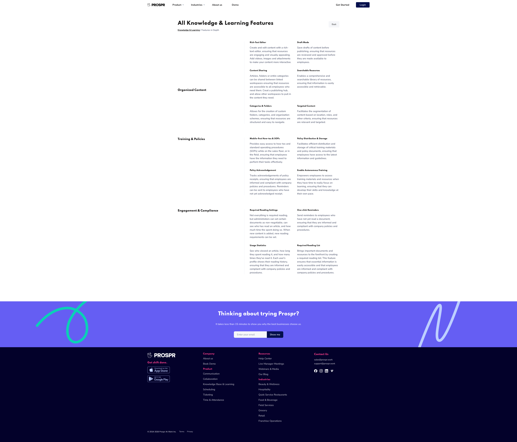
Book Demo (209, 363)
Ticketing (208, 394)
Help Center (265, 358)
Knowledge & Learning (189, 30)
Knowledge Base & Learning (218, 384)
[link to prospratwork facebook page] (316, 372)
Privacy (190, 431)
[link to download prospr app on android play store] (158, 380)
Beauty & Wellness (269, 384)
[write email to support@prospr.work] (324, 363)
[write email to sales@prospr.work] (323, 360)
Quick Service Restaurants (272, 394)
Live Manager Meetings (271, 363)
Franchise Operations (270, 421)
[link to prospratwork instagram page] (322, 372)
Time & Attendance (213, 400)
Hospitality (264, 389)
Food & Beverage (267, 400)
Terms (181, 431)
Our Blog (263, 374)
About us (217, 4)
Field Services (266, 405)
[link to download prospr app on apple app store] (158, 371)
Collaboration (210, 379)
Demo (235, 4)
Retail (261, 415)
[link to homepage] (161, 357)
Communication (211, 373)
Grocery (262, 410)
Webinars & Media (268, 369)
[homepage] (156, 5)
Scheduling (209, 389)
